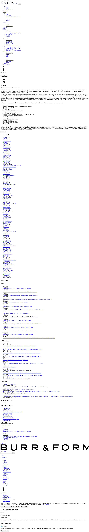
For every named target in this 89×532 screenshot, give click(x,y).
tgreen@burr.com (6, 183)
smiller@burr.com (6, 216)
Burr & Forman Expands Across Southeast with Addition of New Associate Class (20, 292)
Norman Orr (5, 228)
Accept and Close (24, 506)
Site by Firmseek (6, 501)
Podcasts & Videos (9, 60)
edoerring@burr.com (7, 164)
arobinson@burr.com (7, 249)
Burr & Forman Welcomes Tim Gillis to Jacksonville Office (15, 302)
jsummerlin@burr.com (7, 263)
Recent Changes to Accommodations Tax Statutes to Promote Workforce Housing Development (23, 363)
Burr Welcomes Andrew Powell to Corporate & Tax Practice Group (17, 320)
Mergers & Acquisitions (8, 414)
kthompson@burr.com (7, 268)
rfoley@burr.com (6, 174)
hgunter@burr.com (7, 188)
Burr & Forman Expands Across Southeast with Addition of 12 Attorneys (18, 334)
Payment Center (6, 64)
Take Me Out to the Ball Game (9, 367)
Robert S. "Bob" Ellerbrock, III (9, 167)
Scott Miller (5, 214)
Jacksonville (5, 474)
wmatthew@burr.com (7, 211)
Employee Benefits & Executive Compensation (13, 412)
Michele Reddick (6, 242)
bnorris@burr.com (7, 225)
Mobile (4, 475)
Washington (5, 483)
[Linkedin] (3, 70)
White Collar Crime (7, 420)
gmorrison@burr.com (7, 221)
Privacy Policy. (46, 504)
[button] (4, 82)
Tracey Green (6, 181)
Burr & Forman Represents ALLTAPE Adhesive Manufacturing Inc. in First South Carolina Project (23, 309)
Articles (7, 57)
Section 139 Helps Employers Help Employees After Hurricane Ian (17, 370)
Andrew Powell (6, 232)
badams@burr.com (7, 141)
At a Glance (8, 15)
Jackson (4, 473)
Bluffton (5, 462)
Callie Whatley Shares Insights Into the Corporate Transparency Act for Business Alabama (21, 353)
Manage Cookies (4, 506)
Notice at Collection (7, 497)
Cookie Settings (4, 3)
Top (2, 455)
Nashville (5, 479)
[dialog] (44, 505)
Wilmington (5, 485)
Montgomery (5, 476)
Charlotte (5, 464)
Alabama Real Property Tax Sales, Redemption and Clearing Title (16, 378)
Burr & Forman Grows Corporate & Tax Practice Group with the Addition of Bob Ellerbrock (22, 323)
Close (2, 512)
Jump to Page (3, 451)
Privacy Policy (6, 496)
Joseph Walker (6, 275)
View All (4, 443)
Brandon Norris (6, 223)
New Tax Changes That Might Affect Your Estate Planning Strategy (17, 393)
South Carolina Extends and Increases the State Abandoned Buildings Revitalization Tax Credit (22, 349)
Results (4, 12)
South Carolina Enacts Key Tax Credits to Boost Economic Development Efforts (19, 345)
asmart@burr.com (6, 258)
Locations (8, 20)
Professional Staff (9, 43)
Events (7, 56)
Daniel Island (6, 468)
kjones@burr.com (6, 207)
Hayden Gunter (6, 185)
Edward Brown (6, 152)
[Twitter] (3, 69)
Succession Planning (7, 416)
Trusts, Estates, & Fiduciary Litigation (11, 419)
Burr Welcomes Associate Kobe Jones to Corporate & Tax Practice (17, 288)
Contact (4, 63)
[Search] (22, 3)
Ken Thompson (6, 265)
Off (6, 526)
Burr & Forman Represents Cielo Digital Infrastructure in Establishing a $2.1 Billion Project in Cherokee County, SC (27, 299)
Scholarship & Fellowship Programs (13, 50)
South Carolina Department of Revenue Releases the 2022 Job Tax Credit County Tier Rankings (23, 375)
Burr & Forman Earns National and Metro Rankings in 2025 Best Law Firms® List (20, 316)
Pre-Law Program (9, 49)
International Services (7, 413)
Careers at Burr (9, 18)
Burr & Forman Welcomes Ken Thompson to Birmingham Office (16, 313)
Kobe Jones (5, 204)
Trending (7, 54)
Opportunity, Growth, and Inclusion (13, 16)
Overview (4, 85)
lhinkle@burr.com (7, 192)
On (2, 526)
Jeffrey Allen (5, 143)
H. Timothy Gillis (6, 176)
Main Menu (15, 3)
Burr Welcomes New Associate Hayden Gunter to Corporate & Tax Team (18, 327)
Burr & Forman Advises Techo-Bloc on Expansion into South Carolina (17, 306)
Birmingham (5, 461)
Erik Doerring (6, 162)
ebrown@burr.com (7, 155)
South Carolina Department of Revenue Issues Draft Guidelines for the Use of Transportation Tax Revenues (25, 386)
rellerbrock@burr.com (7, 169)
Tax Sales (5, 402)
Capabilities (5, 10)
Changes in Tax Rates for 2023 (9, 384)
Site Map (5, 498)
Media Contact (9, 61)
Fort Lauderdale (6, 469)
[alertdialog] (44, 520)
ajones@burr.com (6, 202)
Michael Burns (6, 157)
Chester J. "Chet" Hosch (8, 195)
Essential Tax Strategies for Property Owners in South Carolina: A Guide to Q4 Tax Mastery (22, 356)
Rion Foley (5, 171)
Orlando (5, 480)
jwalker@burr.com (7, 277)
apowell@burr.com (7, 235)
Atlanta (4, 460)
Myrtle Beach (6, 477)
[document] (44, 520)
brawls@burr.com (6, 240)
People (4, 6)
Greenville (5, 470)
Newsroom (8, 19)
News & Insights (6, 51)
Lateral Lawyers (9, 42)
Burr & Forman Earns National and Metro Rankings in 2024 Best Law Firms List (20, 330)
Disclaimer (5, 495)
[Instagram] (3, 67)
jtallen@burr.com (6, 145)
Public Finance (6, 415)
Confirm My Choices (5, 530)
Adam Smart (5, 256)
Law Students (8, 44)
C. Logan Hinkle (6, 190)
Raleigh (4, 481)
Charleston (5, 463)
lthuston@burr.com (7, 272)
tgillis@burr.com (6, 178)
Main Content (10, 3)
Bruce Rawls (5, 237)
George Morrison (6, 218)
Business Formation (7, 408)
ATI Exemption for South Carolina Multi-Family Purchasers (15, 360)
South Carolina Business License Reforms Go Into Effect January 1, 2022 (18, 389)
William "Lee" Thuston (8, 270)
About (4, 13)
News (7, 55)
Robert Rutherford (7, 251)
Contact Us (3, 457)
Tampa (4, 482)
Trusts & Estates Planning (8, 417)
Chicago (5, 466)
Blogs (7, 58)
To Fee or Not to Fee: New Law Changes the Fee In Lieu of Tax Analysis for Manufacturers (22, 373)
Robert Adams (6, 138)
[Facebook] (3, 68)
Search (7, 8)
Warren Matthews (6, 209)
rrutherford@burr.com (7, 254)
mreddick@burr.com (7, 244)
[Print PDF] (4, 80)
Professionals (5, 135)
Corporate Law (6, 409)
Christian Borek (6, 148)
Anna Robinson (6, 247)
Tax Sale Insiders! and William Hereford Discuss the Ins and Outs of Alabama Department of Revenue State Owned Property (29, 338)
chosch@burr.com (7, 197)
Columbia (5, 467)
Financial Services (7, 425)
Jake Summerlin (6, 261)
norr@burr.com (6, 230)
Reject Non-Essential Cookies (14, 506)
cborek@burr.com (7, 150)
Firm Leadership (9, 9)
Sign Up (7, 62)
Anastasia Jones (6, 200)
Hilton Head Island (7, 472)
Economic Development (8, 410)
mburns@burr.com (7, 159)
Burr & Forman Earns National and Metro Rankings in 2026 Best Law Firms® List (20, 295)
